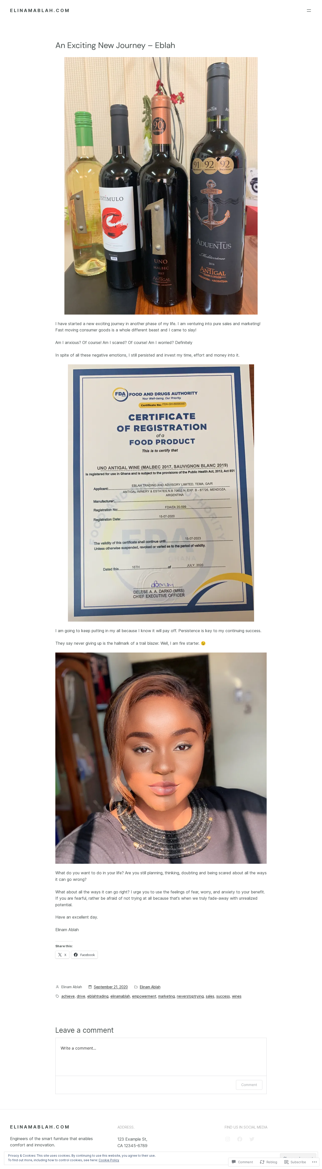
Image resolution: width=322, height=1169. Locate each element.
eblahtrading (97, 996)
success (223, 996)
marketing (166, 996)
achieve (68, 996)
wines (237, 996)
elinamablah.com (40, 10)
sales (210, 996)
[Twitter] (252, 1139)
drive (81, 996)
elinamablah (120, 996)
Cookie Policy (109, 1160)
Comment (249, 1085)
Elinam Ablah (150, 987)
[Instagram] (228, 1139)
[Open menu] (309, 11)
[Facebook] (240, 1139)
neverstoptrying (190, 996)
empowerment (144, 996)
